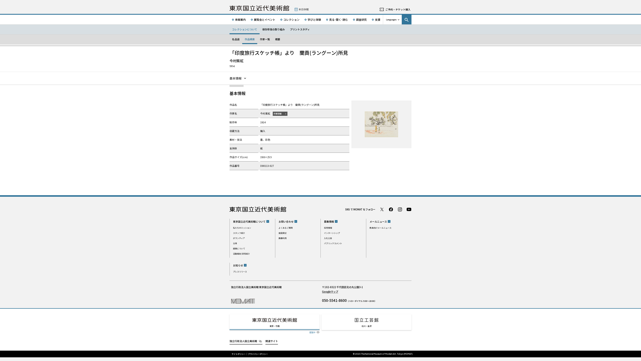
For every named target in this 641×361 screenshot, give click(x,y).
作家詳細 (278, 113)
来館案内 (240, 20)
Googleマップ (330, 291)
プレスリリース (240, 271)
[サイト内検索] (406, 19)
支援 (377, 20)
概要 (277, 39)
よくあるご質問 (286, 227)
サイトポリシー (239, 354)
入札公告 (328, 238)
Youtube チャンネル (408, 209)
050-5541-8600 (334, 300)
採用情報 (328, 227)
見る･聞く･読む (338, 20)
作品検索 (250, 39)
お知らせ (238, 265)
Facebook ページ (390, 209)
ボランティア (239, 238)
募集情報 (329, 221)
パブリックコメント (333, 243)
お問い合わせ (286, 221)
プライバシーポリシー (258, 354)
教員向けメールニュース (380, 227)
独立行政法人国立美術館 (243, 341)
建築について (239, 248)
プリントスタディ (300, 29)
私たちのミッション (242, 227)
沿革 (235, 243)
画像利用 (283, 238)
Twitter (381, 209)
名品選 (236, 39)
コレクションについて (244, 29)
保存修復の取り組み (273, 29)
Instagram (399, 209)
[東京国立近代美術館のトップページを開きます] (243, 301)
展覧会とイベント (264, 20)
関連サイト (271, 341)
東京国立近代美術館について (249, 221)
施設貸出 (283, 232)
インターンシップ (332, 232)
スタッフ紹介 (239, 232)
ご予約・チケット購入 (397, 9)
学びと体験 (314, 20)
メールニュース (378, 221)
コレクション (291, 20)
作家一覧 (265, 39)
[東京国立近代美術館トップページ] (259, 8)
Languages (391, 19)
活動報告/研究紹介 (241, 253)
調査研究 (361, 20)
